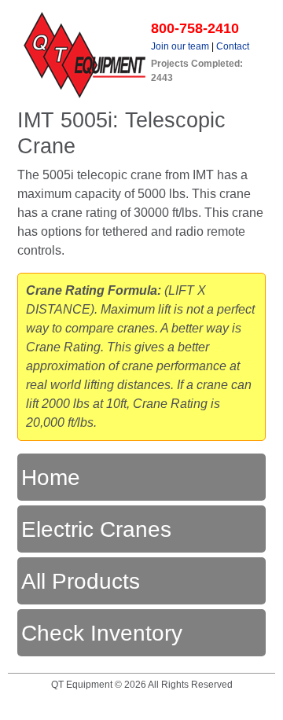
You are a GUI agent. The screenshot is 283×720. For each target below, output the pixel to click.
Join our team (180, 46)
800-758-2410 (195, 28)
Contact (232, 46)
